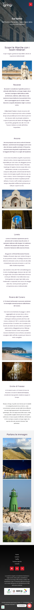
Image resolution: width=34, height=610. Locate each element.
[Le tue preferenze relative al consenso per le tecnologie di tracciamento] (2, 607)
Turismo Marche (17, 561)
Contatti (17, 564)
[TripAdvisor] (22, 568)
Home (17, 554)
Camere (17, 557)
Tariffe (17, 559)
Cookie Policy (26, 604)
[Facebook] (12, 568)
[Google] (17, 568)
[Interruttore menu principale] (30, 4)
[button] (4, 70)
